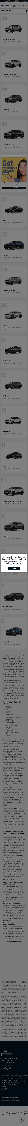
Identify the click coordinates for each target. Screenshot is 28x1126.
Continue (14, 568)
